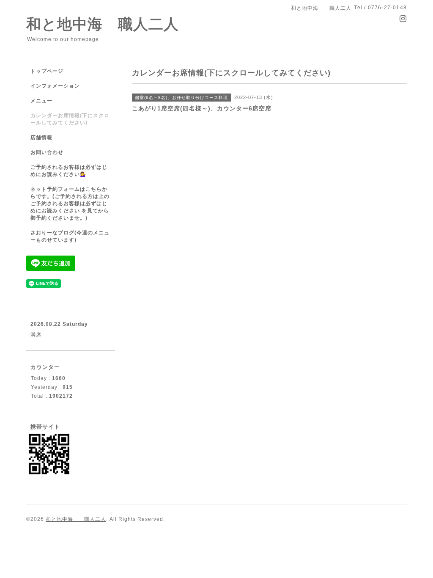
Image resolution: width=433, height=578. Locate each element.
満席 (35, 335)
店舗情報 (41, 137)
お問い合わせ (46, 152)
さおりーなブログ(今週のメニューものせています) (70, 236)
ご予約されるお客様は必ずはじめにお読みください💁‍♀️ (68, 170)
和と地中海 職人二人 (102, 24)
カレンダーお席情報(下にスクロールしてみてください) (70, 119)
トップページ (46, 71)
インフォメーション (55, 86)
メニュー (41, 101)
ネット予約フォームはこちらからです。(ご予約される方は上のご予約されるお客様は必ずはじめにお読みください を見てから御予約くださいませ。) (70, 203)
